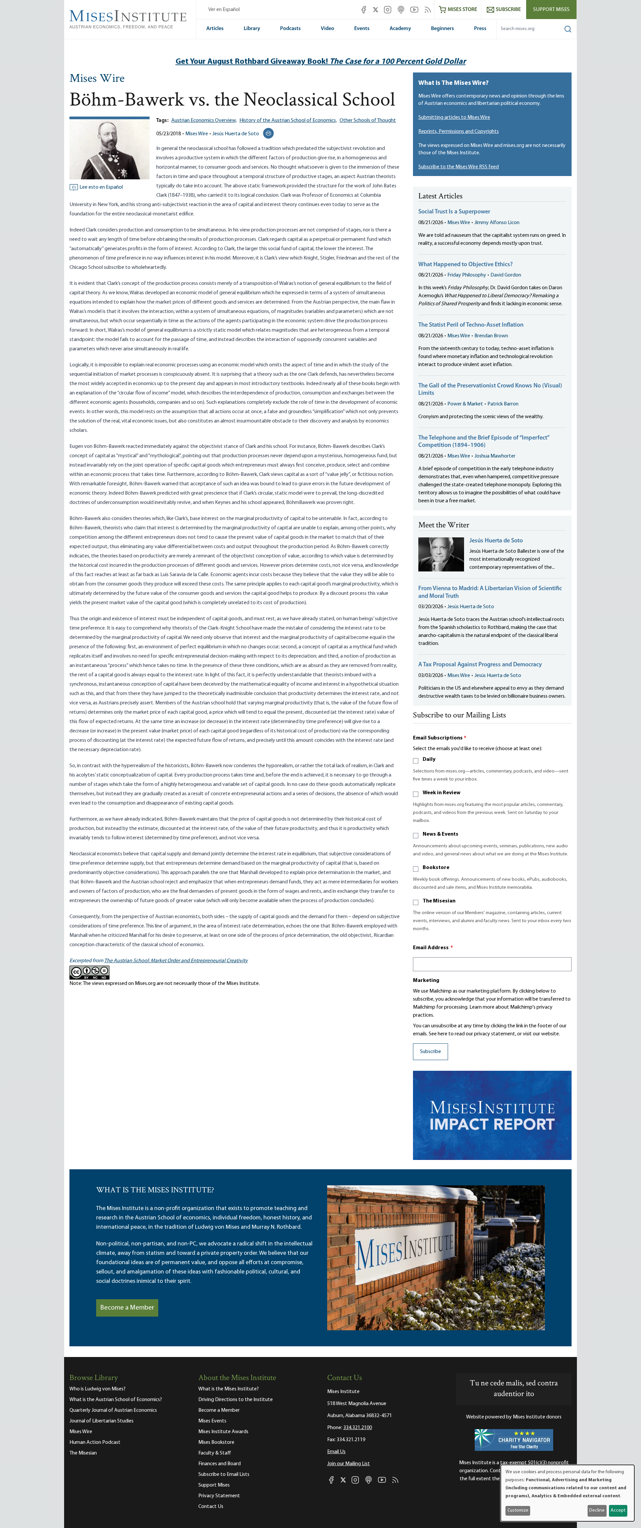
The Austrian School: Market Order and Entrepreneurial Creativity (176, 961)
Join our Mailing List (348, 1464)
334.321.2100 (357, 1427)
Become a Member (127, 1308)
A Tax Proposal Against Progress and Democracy (480, 665)
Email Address (433, 948)
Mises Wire (97, 79)
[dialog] (567, 1493)
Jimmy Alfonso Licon (496, 222)
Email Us (336, 1452)
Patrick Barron (502, 404)
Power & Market (465, 404)
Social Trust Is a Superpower (454, 212)
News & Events (440, 834)
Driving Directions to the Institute (235, 1399)
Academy (400, 28)
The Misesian (439, 901)
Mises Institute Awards (223, 1431)
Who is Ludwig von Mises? (97, 1389)
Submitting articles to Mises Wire (454, 117)
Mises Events (212, 1421)
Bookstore (436, 867)
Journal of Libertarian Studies (101, 1421)
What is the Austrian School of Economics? (115, 1399)
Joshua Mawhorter (494, 456)
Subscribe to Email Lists (223, 1474)
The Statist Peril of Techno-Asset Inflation (470, 325)
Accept (618, 1510)
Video (327, 28)
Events (362, 28)
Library (252, 28)
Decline (597, 1510)
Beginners (442, 28)
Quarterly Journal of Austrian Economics (113, 1410)
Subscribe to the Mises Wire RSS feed (458, 167)
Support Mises (551, 9)
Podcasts (290, 28)
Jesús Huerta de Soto (235, 134)
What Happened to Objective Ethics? (465, 265)
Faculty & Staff (214, 1453)
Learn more (481, 1007)
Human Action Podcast (95, 1442)
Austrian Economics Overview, (204, 120)
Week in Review (441, 793)
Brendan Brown (491, 336)
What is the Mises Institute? (228, 1389)
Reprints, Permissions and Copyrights (458, 131)
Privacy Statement (219, 1496)
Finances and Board (219, 1464)
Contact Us (210, 1506)
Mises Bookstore (216, 1442)
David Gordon (505, 275)
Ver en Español (224, 9)
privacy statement (494, 1034)
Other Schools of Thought (368, 120)
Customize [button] (517, 1510)
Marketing (426, 980)
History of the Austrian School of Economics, (288, 120)
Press (480, 28)
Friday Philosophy (466, 275)
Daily (429, 759)
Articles (215, 28)
